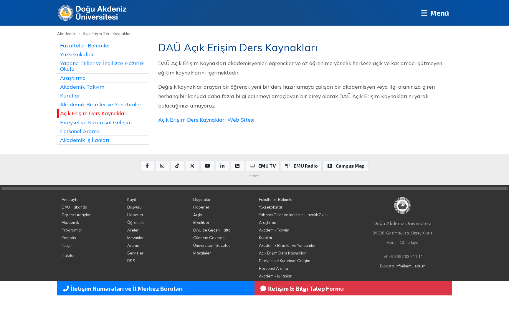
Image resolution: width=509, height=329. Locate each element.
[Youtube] (207, 165)
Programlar (72, 230)
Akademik (66, 33)
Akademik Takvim (82, 86)
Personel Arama (80, 131)
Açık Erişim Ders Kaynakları (107, 33)
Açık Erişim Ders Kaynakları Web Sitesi (206, 119)
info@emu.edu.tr (410, 266)
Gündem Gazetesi (209, 237)
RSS (131, 260)
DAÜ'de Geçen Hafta (212, 230)
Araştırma (73, 78)
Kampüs (69, 237)
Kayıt (131, 199)
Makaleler (202, 253)
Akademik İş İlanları (84, 140)
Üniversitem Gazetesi (212, 245)
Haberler (135, 214)
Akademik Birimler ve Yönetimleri (101, 104)
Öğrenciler (136, 222)
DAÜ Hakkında (74, 207)
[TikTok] (177, 165)
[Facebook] (147, 165)
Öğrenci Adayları (77, 214)
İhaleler (68, 255)
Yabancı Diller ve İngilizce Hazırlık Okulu (102, 66)
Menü (439, 13)
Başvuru (134, 207)
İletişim (68, 245)
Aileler (133, 230)
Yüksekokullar (77, 54)
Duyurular (202, 199)
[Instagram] (162, 165)
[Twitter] (192, 165)
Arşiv (197, 214)
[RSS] (237, 165)
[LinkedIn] (222, 165)
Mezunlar (135, 237)
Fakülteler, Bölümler (85, 45)
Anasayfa (70, 199)
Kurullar (70, 95)
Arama (133, 245)
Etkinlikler (201, 222)
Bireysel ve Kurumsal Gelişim (96, 122)
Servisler (135, 253)
